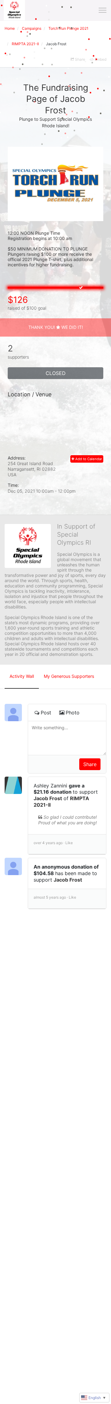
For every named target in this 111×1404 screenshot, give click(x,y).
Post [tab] (46, 712)
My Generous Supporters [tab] (69, 676)
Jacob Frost (48, 798)
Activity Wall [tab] (22, 676)
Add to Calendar (88, 459)
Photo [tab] (73, 712)
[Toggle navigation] (102, 10)
